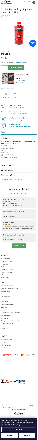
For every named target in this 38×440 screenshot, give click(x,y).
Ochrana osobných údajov (8, 324)
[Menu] (34, 2)
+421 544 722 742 (20, 81)
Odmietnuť (9, 435)
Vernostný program (6, 272)
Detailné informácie (6, 89)
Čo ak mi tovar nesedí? (7, 267)
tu (19, 425)
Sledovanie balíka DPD (7, 305)
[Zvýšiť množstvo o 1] (7, 67)
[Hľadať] (24, 2)
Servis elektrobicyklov (7, 286)
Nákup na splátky (5, 307)
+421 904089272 (8, 345)
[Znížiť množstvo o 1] (7, 69)
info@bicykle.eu (8, 340)
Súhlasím (27, 435)
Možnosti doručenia (21, 62)
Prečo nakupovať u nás (7, 294)
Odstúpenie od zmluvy (7, 270)
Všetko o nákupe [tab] (7, 170)
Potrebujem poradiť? (6, 261)
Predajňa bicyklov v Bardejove (9, 288)
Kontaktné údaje (5, 297)
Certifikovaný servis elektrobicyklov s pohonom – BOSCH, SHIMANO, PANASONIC (18, 407)
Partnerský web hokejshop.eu (19, 409)
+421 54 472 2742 (8, 342)
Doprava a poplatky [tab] (8, 175)
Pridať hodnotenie (6, 17)
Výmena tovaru (5, 264)
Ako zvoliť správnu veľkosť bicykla (10, 313)
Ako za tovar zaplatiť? (7, 315)
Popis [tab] (3, 132)
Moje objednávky (5, 259)
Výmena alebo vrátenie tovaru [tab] (11, 180)
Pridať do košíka (17, 67)
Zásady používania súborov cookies (11, 321)
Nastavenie (18, 429)
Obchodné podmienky (7, 318)
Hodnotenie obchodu (19, 189)
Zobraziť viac (19, 246)
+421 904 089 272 (20, 82)
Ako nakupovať (5, 310)
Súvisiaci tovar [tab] (6, 165)
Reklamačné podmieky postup (9, 275)
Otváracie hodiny (5, 291)
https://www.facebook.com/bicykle (13, 348)
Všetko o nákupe (5, 278)
